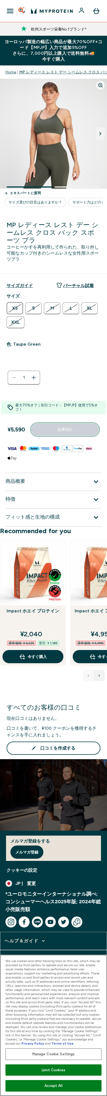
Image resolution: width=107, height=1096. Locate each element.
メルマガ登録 (26, 852)
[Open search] (22, 11)
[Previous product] (88, 675)
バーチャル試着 (78, 285)
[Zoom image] (100, 85)
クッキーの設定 (22, 870)
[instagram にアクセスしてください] (10, 921)
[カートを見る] (96, 11)
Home (10, 72)
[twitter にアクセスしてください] (63, 921)
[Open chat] (76, 921)
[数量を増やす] (34, 377)
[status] (24, 377)
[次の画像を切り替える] (100, 133)
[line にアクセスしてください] (37, 921)
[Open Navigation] (10, 11)
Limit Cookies (53, 1070)
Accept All (53, 1086)
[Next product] (99, 675)
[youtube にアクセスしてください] (50, 921)
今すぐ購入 (37, 656)
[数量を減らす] (14, 377)
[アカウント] (82, 11)
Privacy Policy (32, 1043)
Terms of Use (62, 1043)
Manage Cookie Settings (53, 1054)
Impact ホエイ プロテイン (33, 610)
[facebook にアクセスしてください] (24, 921)
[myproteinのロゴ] (52, 11)
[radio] (15, 308)
